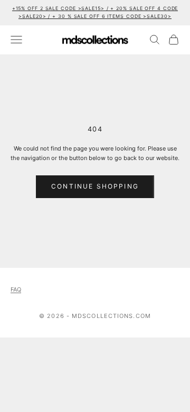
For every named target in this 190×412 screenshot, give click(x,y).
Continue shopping (95, 186)
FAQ (16, 289)
